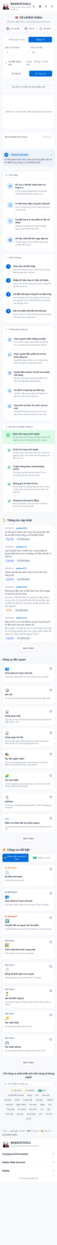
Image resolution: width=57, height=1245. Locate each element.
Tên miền (33, 1104)
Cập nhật (9, 539)
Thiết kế (50, 1100)
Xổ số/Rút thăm (23, 539)
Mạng (29, 1095)
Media (6, 1170)
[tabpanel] (28, 50)
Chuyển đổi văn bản (16, 1095)
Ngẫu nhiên (21, 1104)
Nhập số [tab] (40, 39)
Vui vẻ (28, 1118)
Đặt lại (18, 73)
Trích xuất (9, 1114)
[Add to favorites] (51, 668)
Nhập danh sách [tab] (17, 39)
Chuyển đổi (27, 1100)
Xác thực (20, 1114)
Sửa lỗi (9, 610)
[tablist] (28, 40)
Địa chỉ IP (33, 1109)
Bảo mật (45, 1095)
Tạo (41, 1109)
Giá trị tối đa (36, 47)
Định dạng (31, 1114)
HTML (17, 1100)
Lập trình (7, 1100)
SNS (48, 1109)
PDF (49, 1104)
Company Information (15, 1154)
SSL (40, 1114)
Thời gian (39, 1100)
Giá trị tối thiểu (12, 47)
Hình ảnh (9, 1104)
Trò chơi (48, 1114)
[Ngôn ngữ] (40, 6)
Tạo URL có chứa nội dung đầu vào (28, 86)
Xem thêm (28, 648)
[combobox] (31, 1084)
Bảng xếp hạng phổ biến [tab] (17, 858)
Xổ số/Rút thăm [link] (9, 1134)
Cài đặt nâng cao (28, 63)
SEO (37, 1095)
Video (42, 1104)
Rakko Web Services (13, 1162)
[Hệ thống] (46, 6)
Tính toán (10, 1109)
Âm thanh (22, 1109)
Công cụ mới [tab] (44, 857)
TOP (4, 1130)
